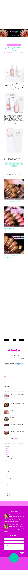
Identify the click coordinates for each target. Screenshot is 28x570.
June (7, 469)
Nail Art (5, 373)
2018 (6, 456)
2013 (6, 493)
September (8, 462)
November (8, 458)
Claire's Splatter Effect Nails (16, 417)
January (8, 482)
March (7, 478)
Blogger (16, 438)
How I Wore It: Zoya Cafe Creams (17, 431)
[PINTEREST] (19, 350)
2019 (6, 454)
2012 (6, 495)
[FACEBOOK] (9, 350)
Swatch (5, 378)
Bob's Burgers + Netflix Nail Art (15, 524)
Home (14, 340)
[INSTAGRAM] (14, 350)
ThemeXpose (14, 568)
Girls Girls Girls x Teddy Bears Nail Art (13, 473)
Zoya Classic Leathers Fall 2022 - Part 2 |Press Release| (17, 425)
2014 (6, 491)
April (7, 471)
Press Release (6, 374)
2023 (6, 446)
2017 (6, 484)
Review (5, 376)
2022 (6, 448)
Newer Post (6, 340)
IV (9, 514)
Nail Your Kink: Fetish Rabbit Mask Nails (17, 404)
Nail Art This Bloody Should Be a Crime (16, 411)
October (8, 460)
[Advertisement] (14, 14)
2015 (6, 489)
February (8, 480)
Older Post (22, 340)
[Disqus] (14, 282)
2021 (6, 450)
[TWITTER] (12, 350)
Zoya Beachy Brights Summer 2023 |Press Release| (17, 395)
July (7, 467)
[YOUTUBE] (16, 350)
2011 (6, 497)
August (7, 465)
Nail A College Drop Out (14, 563)
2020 (6, 452)
